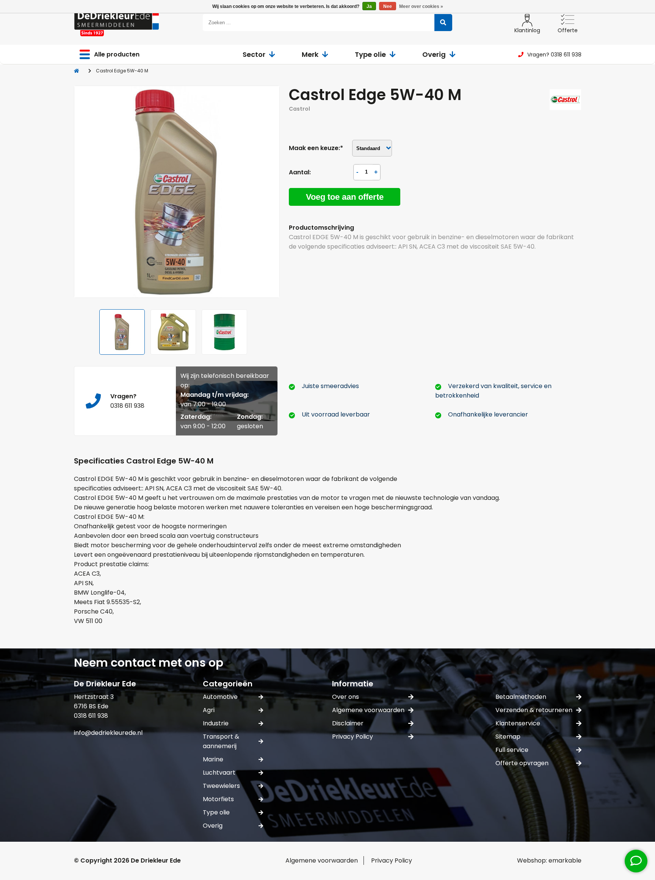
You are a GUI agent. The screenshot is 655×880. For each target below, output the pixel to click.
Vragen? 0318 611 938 (554, 54)
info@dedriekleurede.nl (108, 732)
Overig (434, 54)
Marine (213, 759)
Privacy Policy (352, 736)
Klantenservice (517, 723)
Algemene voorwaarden (368, 710)
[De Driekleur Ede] (116, 22)
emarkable (564, 860)
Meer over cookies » (421, 6)
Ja (369, 6)
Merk (310, 54)
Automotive (220, 696)
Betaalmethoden (520, 696)
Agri (209, 710)
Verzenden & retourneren (533, 710)
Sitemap (507, 736)
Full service (511, 749)
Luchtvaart (219, 772)
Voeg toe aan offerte (345, 197)
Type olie (370, 54)
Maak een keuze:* (316, 148)
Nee (387, 6)
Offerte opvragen (521, 763)
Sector (254, 54)
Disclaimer (348, 723)
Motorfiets (218, 799)
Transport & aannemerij (221, 741)
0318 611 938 (127, 405)
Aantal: (300, 172)
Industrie (216, 723)
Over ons (345, 696)
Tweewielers (221, 785)
